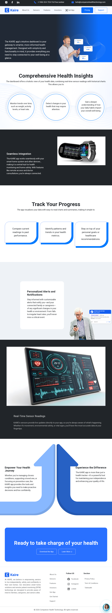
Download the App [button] (47, 552)
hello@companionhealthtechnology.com (90, 2)
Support (52, 601)
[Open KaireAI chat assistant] (106, 607)
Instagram (75, 584)
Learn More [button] (66, 552)
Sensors (36, 10)
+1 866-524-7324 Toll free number (51, 2)
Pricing (87, 10)
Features (47, 10)
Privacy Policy (89, 579)
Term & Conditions (91, 583)
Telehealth (88, 588)
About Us (25, 10)
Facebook (74, 579)
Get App (71, 10)
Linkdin (73, 589)
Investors (58, 10)
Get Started (54, 597)
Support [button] (101, 10)
